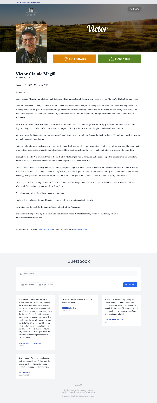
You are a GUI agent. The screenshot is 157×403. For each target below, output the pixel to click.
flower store (82, 229)
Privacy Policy (71, 392)
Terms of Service (85, 392)
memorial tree (45, 229)
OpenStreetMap (81, 396)
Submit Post (130, 284)
